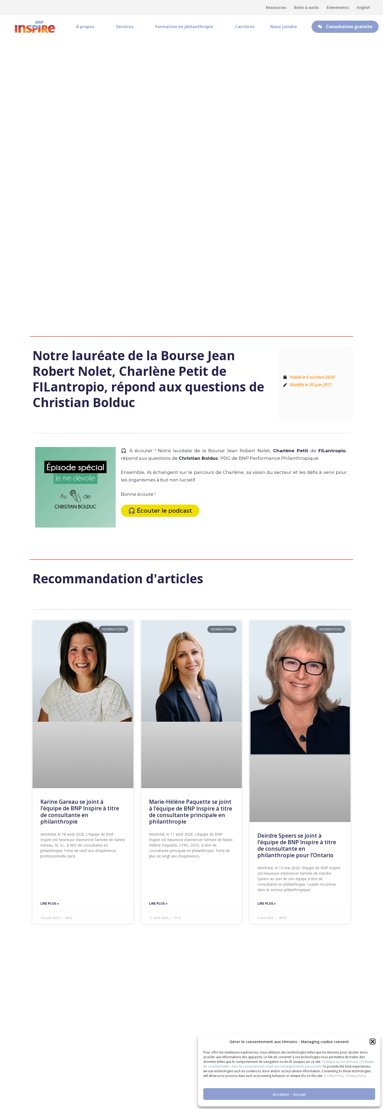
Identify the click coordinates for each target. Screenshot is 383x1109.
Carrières (245, 26)
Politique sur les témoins (340, 1061)
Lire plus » (49, 903)
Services (124, 26)
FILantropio (332, 450)
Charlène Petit (290, 450)
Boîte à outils (306, 7)
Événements (338, 7)
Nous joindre (283, 26)
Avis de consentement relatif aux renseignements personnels (277, 1066)
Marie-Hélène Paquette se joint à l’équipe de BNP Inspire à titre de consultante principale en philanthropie (190, 811)
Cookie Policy (334, 1076)
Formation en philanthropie (184, 26)
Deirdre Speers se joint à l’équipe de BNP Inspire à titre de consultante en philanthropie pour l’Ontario (296, 845)
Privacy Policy (356, 1076)
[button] (372, 1041)
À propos (85, 26)
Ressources (276, 7)
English (363, 7)
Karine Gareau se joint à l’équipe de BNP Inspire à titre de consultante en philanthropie (79, 811)
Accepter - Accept (289, 1094)
